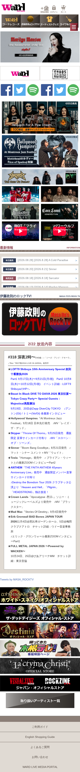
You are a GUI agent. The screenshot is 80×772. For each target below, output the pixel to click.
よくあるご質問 (40, 747)
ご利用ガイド (40, 726)
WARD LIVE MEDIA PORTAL (40, 766)
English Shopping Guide (40, 736)
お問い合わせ (40, 757)
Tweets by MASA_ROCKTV (17, 579)
